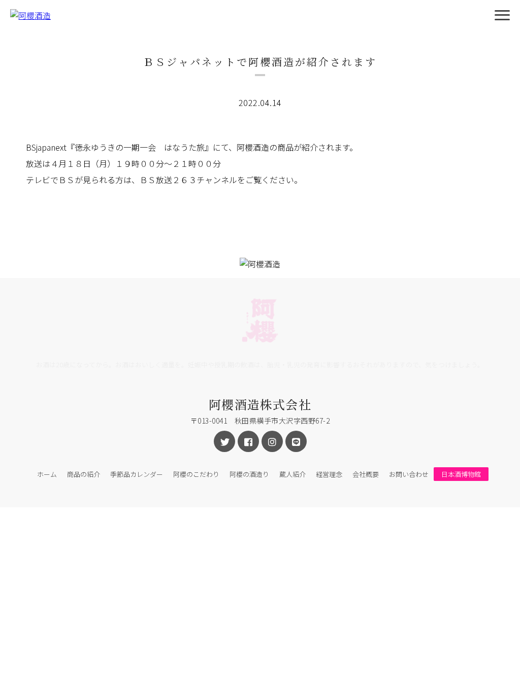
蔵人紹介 (292, 474)
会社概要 (365, 474)
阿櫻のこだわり (196, 474)
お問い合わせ (409, 474)
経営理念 (329, 474)
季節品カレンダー (136, 474)
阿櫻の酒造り (249, 474)
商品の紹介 (83, 474)
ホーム (47, 474)
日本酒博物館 (461, 474)
